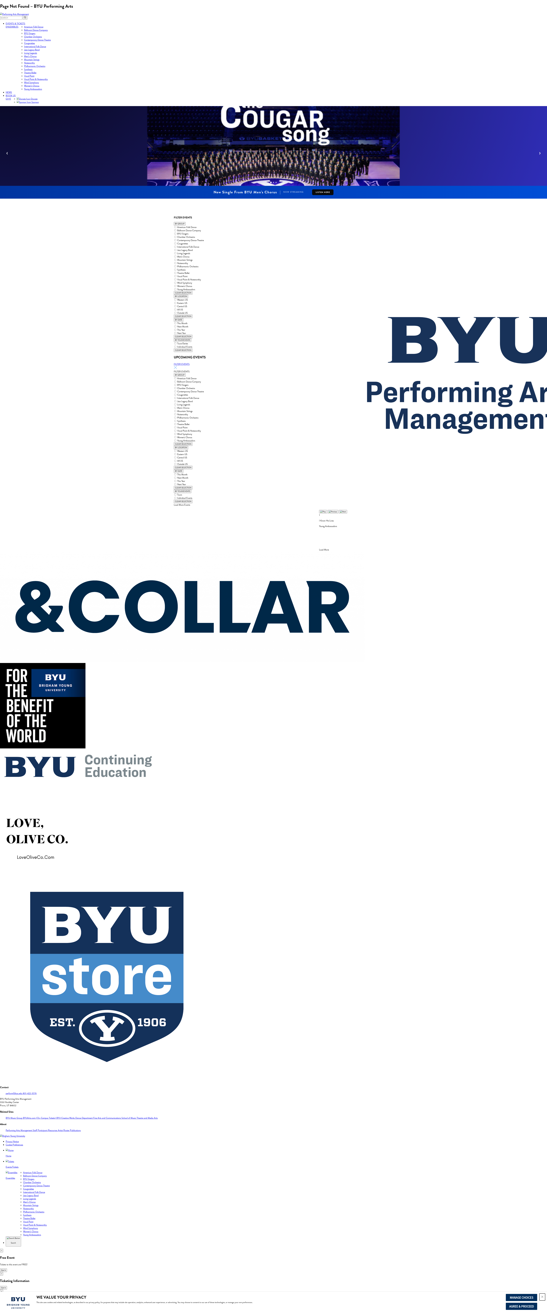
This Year (181, 329)
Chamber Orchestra (33, 36)
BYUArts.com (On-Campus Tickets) (39, 1118)
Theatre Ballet (30, 72)
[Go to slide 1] (271, 182)
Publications (75, 1130)
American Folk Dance (33, 26)
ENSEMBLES (12, 26)
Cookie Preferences (14, 1144)
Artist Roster (64, 1130)
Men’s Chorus (30, 56)
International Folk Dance (35, 46)
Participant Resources (48, 1130)
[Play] (323, 511)
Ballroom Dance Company (36, 30)
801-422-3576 (30, 1093)
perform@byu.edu (14, 1093)
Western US (182, 299)
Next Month (182, 326)
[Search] (25, 18)
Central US (182, 306)
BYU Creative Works (65, 1118)
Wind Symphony (31, 82)
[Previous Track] (332, 511)
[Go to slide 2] (273, 182)
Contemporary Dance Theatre (37, 40)
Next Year (181, 333)
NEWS (9, 92)
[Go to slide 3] (276, 182)
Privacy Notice (12, 1141)
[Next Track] (343, 511)
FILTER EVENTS (182, 364)
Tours (179, 494)
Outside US (182, 313)
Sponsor (35, 102)
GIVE (8, 99)
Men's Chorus (183, 256)
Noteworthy (29, 63)
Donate (33, 99)
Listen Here (323, 192)
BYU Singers (29, 33)
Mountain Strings (31, 59)
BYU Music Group (14, 1118)
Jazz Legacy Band (32, 49)
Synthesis (28, 69)
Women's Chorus (184, 286)
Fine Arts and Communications (107, 1118)
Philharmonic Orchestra (34, 66)
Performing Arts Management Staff (22, 1130)
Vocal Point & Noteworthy (36, 79)
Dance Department (84, 1118)
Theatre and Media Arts (147, 1118)
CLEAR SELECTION (183, 292)
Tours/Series (182, 343)
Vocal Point (29, 76)
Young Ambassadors (33, 89)
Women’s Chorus (31, 85)
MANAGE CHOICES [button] (521, 1297)
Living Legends (30, 53)
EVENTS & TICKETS (15, 23)
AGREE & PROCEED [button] (521, 1306)
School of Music (129, 1118)
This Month (182, 323)
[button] (542, 1296)
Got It (3, 1270)
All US (180, 309)
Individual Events (184, 346)
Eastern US (182, 303)
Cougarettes (29, 43)
